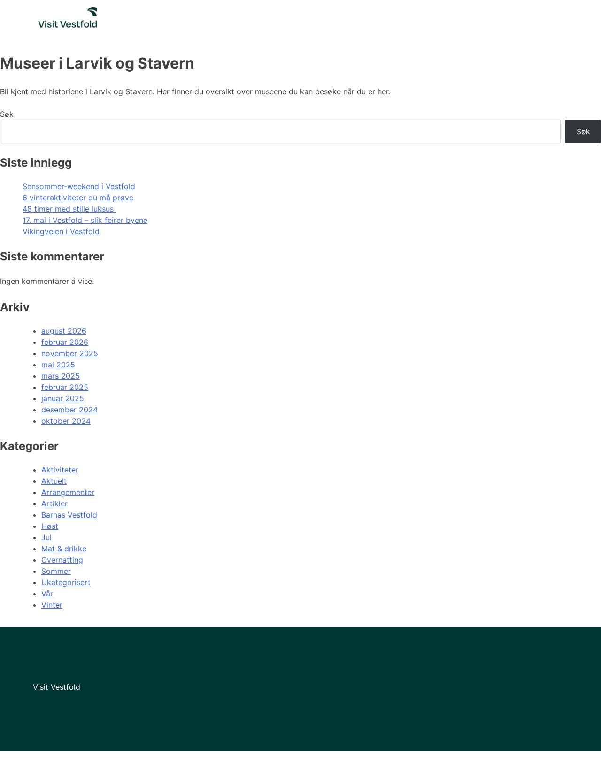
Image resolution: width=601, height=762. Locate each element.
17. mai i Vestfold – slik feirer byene (85, 220)
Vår (47, 593)
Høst (49, 526)
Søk (7, 114)
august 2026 (63, 330)
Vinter (51, 605)
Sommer (56, 571)
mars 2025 (60, 376)
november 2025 (69, 353)
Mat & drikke (63, 548)
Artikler (54, 503)
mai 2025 (58, 364)
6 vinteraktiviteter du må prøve (78, 197)
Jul (46, 537)
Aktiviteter (59, 469)
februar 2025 (64, 387)
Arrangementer (67, 492)
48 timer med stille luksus (69, 208)
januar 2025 (62, 398)
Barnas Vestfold (69, 514)
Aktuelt (54, 481)
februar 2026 (64, 342)
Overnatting (62, 559)
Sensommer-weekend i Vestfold (79, 186)
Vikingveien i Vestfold (61, 231)
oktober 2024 (66, 421)
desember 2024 (69, 409)
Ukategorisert (66, 582)
